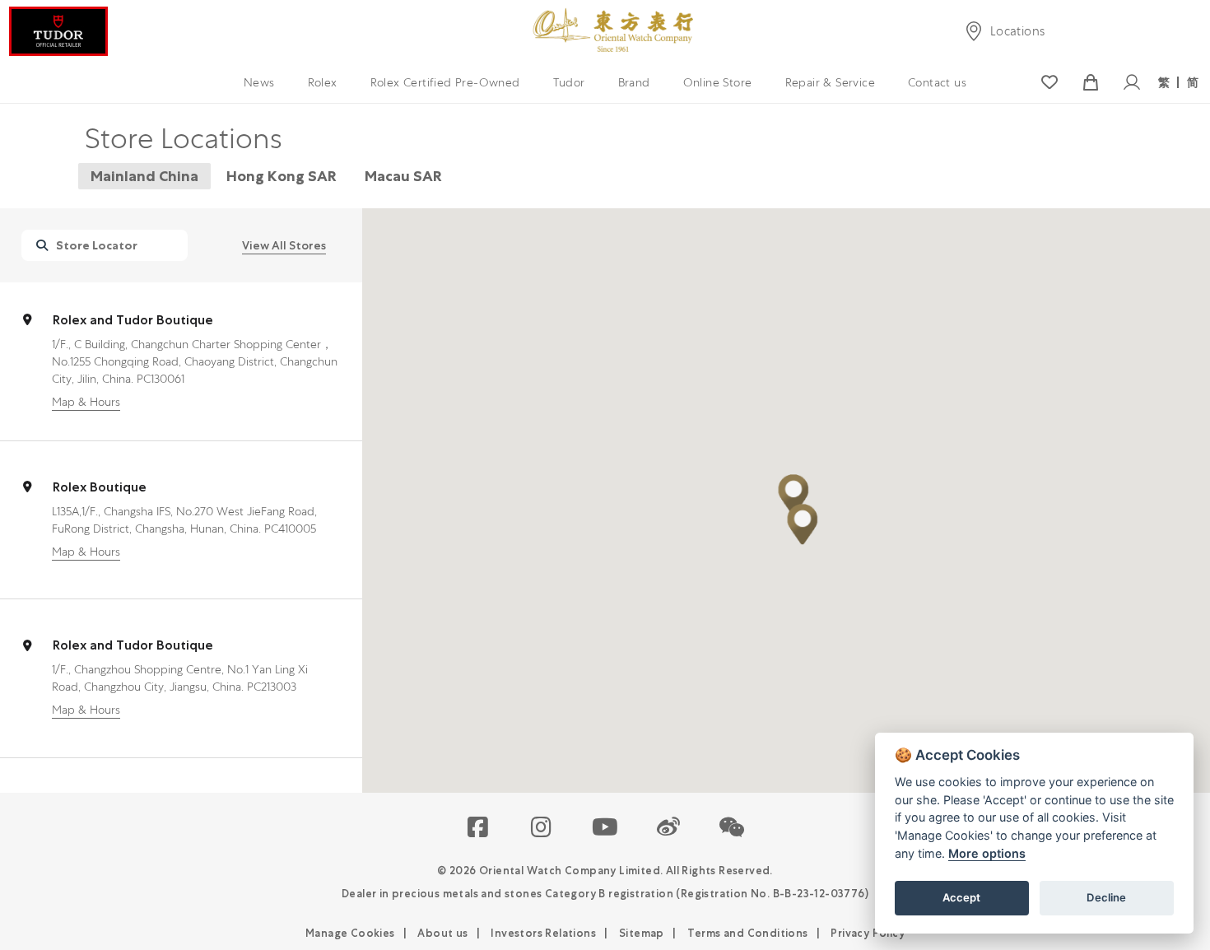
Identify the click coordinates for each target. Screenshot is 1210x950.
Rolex (322, 82)
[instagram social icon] (542, 828)
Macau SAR (403, 175)
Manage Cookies (350, 933)
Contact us (937, 82)
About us (442, 933)
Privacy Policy (868, 933)
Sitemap (641, 933)
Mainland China (144, 175)
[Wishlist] (1049, 82)
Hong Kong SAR (281, 175)
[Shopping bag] (1090, 82)
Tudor (569, 82)
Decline (1106, 897)
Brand (634, 82)
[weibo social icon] (668, 828)
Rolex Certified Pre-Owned (445, 82)
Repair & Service (830, 82)
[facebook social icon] (478, 828)
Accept (961, 897)
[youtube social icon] (605, 828)
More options (987, 853)
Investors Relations (543, 933)
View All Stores (284, 245)
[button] (793, 494)
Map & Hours (86, 401)
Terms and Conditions (747, 933)
